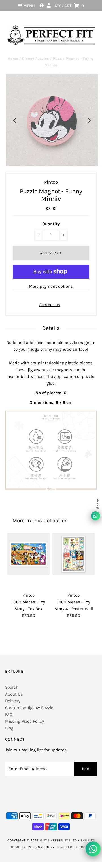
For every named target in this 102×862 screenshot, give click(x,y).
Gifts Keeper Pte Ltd (58, 840)
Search (11, 687)
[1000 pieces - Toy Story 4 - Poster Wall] (73, 554)
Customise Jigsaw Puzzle (29, 707)
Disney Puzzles (35, 58)
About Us (14, 694)
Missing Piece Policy (24, 721)
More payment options (51, 286)
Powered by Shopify (74, 847)
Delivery (12, 700)
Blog (9, 728)
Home (13, 58)
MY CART (69, 5)
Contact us (49, 304)
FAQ (8, 714)
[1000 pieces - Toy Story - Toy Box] (28, 554)
